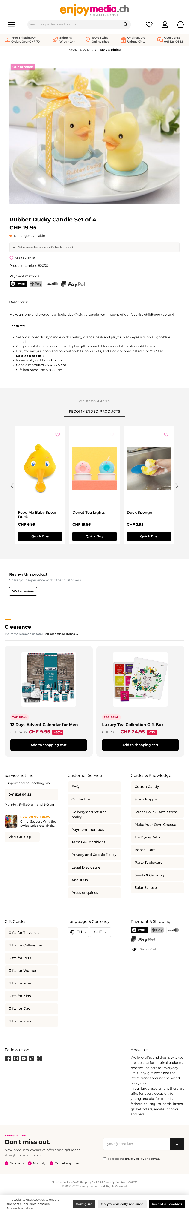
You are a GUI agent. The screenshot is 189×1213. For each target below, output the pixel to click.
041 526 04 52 (20, 794)
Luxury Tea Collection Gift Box (133, 724)
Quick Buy (40, 536)
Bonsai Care (145, 850)
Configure (84, 1204)
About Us (79, 880)
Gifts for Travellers (24, 933)
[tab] (19, 302)
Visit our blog (20, 837)
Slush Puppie (146, 799)
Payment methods (87, 830)
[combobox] (74, 24)
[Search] (126, 24)
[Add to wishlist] (57, 435)
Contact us (81, 799)
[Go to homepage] (94, 9)
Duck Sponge (139, 512)
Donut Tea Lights (88, 512)
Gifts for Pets (20, 958)
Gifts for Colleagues (26, 945)
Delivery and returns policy (88, 814)
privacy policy (134, 1158)
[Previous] (12, 484)
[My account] (164, 24)
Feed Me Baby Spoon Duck (38, 514)
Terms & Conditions (88, 842)
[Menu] (11, 24)
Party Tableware (148, 862)
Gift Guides (15, 921)
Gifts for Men (20, 1021)
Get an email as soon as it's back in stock (45, 247)
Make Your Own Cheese (155, 825)
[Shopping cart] (179, 24)
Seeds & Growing (149, 875)
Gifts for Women (23, 971)
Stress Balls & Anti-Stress (156, 812)
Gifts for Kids (20, 996)
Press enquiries (84, 893)
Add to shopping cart (49, 745)
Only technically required (122, 1204)
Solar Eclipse (146, 888)
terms (155, 1158)
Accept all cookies (167, 1204)
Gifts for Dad (19, 1009)
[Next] (177, 484)
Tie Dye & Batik (147, 837)
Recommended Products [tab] (94, 411)
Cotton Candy (147, 787)
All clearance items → (62, 634)
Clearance (18, 627)
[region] (94, 136)
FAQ (75, 787)
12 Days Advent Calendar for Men (44, 724)
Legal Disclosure (85, 867)
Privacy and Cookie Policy (93, 855)
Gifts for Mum (20, 983)
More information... (21, 1208)
